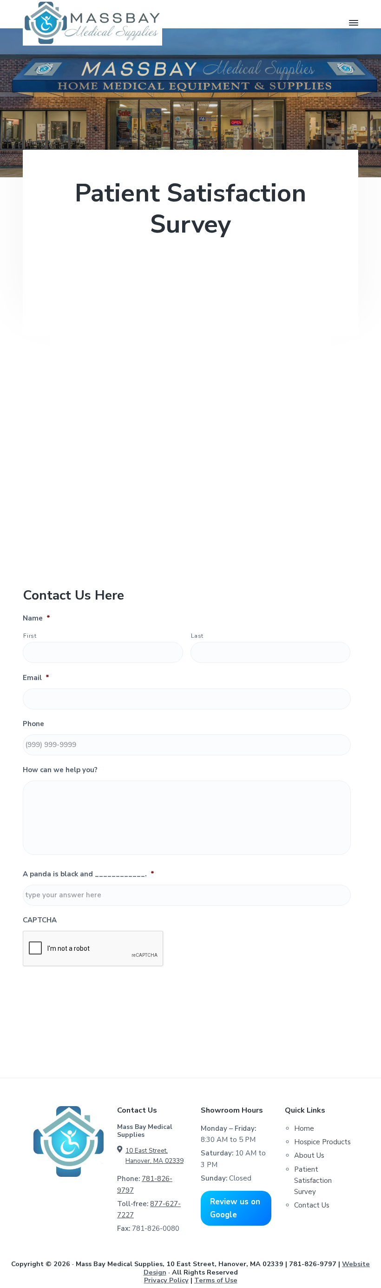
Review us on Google (235, 1208)
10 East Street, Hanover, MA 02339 (154, 1155)
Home (304, 1128)
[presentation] (93, 949)
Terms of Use (215, 1280)
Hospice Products (322, 1142)
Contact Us (311, 1205)
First (29, 636)
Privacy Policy (166, 1280)
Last (197, 636)
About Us (309, 1155)
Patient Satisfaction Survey (313, 1181)
